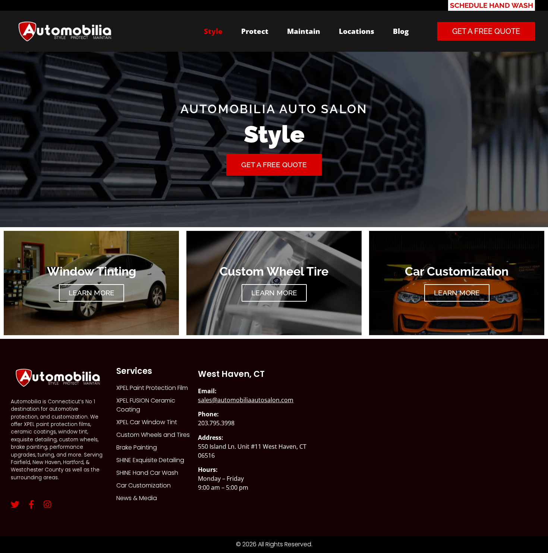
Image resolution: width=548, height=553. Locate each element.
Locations (356, 31)
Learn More (91, 293)
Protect (254, 31)
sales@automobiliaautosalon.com (245, 400)
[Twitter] (15, 504)
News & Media (136, 498)
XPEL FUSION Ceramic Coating (145, 405)
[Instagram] (47, 504)
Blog (401, 31)
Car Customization (143, 485)
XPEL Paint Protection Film (152, 388)
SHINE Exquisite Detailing (150, 460)
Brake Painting (136, 447)
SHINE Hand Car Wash (147, 472)
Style (213, 31)
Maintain (303, 31)
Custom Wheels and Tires (153, 434)
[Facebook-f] (31, 504)
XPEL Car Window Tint (146, 422)
